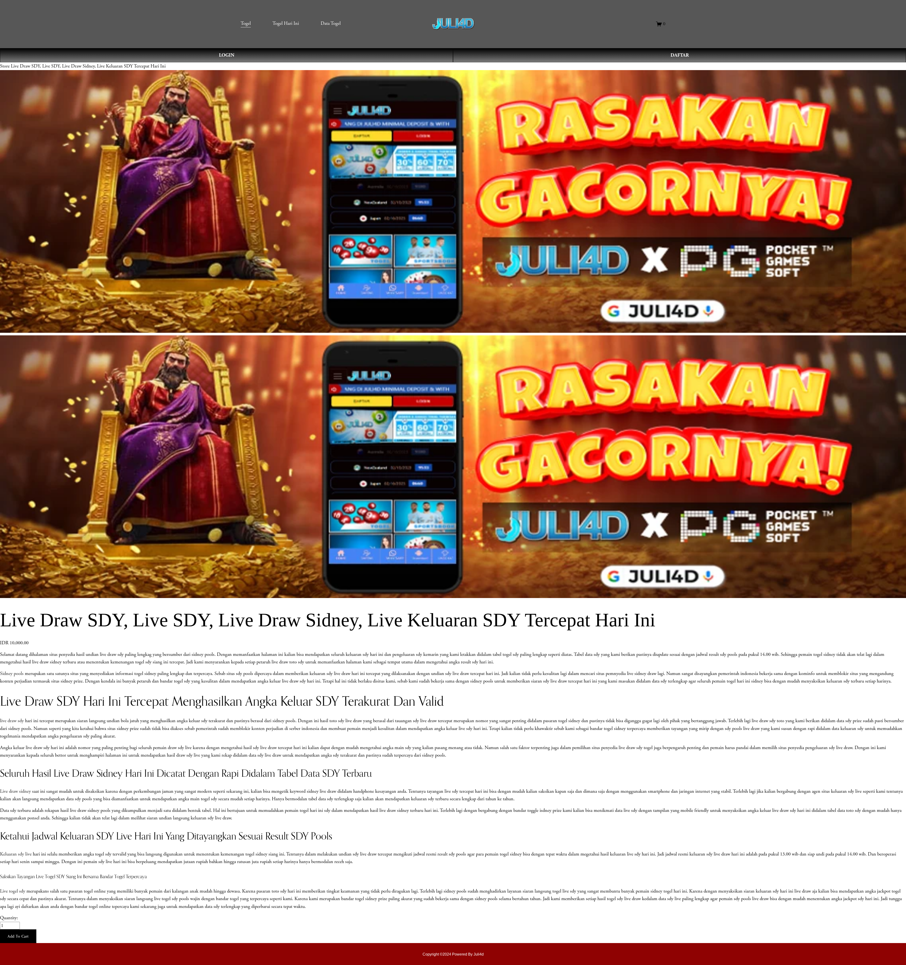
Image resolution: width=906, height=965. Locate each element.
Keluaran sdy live (16, 854)
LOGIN (226, 55)
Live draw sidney (15, 791)
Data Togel (331, 23)
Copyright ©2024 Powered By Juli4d (453, 954)
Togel (246, 23)
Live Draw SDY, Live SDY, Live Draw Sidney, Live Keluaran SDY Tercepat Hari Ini (88, 66)
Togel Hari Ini (286, 23)
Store (5, 66)
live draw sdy (12, 721)
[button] (18, 936)
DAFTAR (680, 55)
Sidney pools (12, 673)
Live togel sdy (12, 891)
